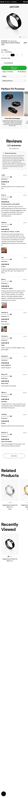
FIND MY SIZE (6, 58)
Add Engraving (8, 63)
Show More (14, 456)
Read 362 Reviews (12, 41)
